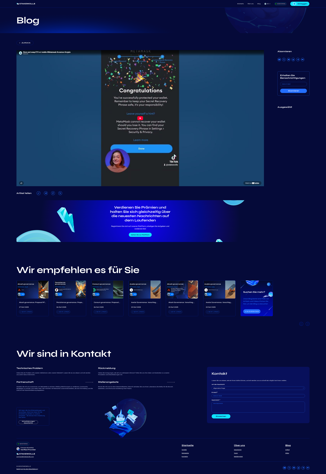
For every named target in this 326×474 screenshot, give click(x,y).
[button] (269, 4)
